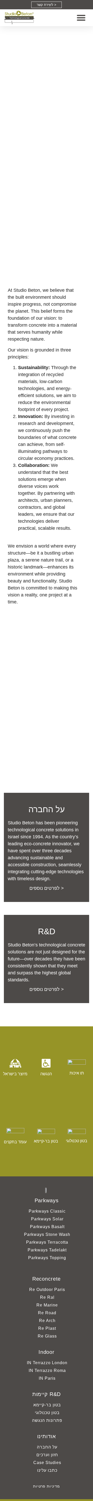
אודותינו (46, 1436)
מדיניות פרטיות (46, 1486)
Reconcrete (46, 1279)
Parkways (47, 1200)
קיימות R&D (46, 1394)
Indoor (46, 1352)
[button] (81, 18)
